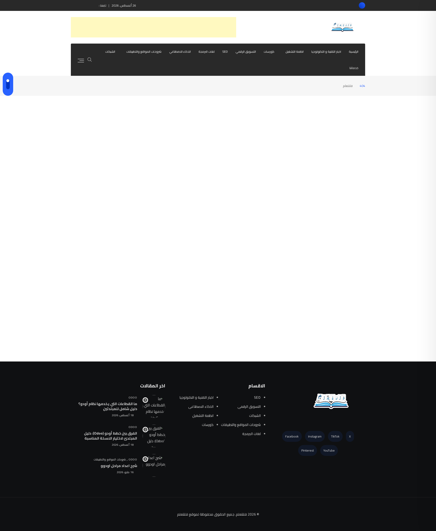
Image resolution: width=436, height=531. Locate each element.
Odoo (133, 397)
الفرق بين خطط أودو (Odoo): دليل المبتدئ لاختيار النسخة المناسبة (110, 435)
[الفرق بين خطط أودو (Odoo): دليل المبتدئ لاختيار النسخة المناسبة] (154, 436)
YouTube (329, 450)
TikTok (335, 436)
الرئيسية (353, 51)
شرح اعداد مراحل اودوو (119, 465)
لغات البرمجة (206, 51)
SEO (225, 51)
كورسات (269, 51)
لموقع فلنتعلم (188, 514)
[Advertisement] (153, 27)
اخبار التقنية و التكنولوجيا (326, 51)
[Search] (89, 59)
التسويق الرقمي (245, 51)
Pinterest (307, 450)
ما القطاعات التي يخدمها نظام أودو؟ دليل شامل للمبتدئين (107, 406)
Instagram (315, 436)
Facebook (292, 436)
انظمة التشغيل (294, 51)
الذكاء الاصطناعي (180, 51)
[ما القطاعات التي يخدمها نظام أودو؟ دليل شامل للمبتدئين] (154, 406)
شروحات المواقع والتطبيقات (143, 51)
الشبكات (110, 51)
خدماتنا (353, 68)
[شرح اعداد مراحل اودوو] (154, 465)
